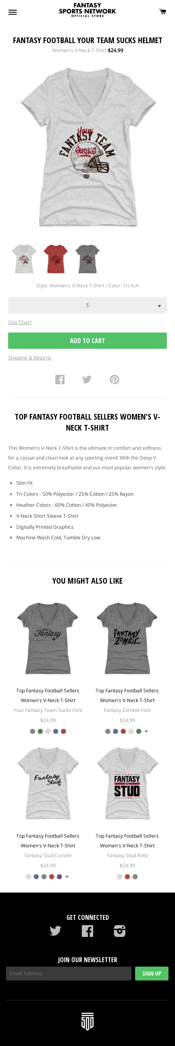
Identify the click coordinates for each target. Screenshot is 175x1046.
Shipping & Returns (29, 357)
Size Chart (19, 322)
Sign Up (151, 973)
